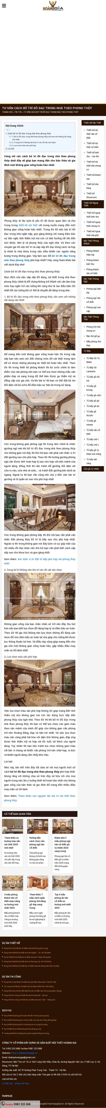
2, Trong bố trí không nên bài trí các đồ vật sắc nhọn (34, 142)
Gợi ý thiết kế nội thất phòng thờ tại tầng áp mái (22, 1029)
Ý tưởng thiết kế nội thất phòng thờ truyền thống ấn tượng (26, 1033)
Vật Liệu (87, 74)
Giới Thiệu (89, 28)
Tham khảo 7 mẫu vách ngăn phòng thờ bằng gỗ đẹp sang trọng (37, 901)
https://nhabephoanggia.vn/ (24, 1053)
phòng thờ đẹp (22, 1083)
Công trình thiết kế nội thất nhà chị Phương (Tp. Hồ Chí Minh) (27, 962)
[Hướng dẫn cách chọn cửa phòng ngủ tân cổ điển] (37, 826)
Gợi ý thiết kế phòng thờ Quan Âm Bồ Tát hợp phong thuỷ (26, 1016)
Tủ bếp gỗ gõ (92, 400)
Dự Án (86, 51)
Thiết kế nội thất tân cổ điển (92, 134)
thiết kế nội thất (28, 225)
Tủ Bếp (87, 351)
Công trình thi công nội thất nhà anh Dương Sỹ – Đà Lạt (25, 995)
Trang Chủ (7, 112)
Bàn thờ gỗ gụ (93, 336)
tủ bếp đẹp (7, 1083)
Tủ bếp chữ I (92, 439)
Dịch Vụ (87, 40)
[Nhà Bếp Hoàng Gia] (53, 5)
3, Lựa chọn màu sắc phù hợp (24, 145)
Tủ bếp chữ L (92, 444)
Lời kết (11, 149)
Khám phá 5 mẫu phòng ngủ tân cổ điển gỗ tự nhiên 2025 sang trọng (62, 844)
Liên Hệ (87, 97)
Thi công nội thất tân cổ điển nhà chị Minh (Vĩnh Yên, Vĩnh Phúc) (29, 986)
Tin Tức (87, 86)
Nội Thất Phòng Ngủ (91, 280)
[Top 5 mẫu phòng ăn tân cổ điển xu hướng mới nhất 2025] (62, 883)
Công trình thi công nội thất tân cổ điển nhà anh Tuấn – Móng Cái (29, 1000)
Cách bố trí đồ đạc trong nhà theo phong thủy (29, 133)
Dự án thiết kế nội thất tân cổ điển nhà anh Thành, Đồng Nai (27, 957)
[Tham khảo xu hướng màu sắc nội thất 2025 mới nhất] (12, 826)
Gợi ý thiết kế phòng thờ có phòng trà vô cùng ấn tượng (26, 1024)
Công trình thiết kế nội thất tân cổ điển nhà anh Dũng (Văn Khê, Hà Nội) (31, 966)
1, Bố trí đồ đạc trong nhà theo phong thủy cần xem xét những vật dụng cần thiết (41, 138)
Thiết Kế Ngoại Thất (91, 204)
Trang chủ (89, 17)
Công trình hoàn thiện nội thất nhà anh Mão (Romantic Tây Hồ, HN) (30, 982)
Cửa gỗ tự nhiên (91, 469)
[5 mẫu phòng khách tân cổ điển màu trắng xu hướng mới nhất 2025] (12, 883)
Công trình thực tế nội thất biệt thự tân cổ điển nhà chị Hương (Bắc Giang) (33, 991)
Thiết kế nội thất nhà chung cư (93, 165)
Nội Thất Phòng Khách (91, 242)
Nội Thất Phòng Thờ (91, 318)
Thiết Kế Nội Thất (92, 122)
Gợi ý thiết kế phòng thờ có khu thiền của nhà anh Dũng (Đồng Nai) (30, 1020)
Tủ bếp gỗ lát (92, 406)
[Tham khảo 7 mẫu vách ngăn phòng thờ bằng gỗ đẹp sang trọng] (37, 883)
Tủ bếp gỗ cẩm (93, 395)
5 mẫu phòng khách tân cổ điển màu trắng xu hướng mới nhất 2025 (12, 901)
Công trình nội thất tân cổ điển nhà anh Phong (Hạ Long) (26, 948)
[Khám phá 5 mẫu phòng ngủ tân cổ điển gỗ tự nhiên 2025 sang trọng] (62, 826)
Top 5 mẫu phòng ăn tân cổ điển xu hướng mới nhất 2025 (63, 901)
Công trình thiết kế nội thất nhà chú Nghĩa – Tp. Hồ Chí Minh (27, 953)
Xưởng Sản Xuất (92, 63)
